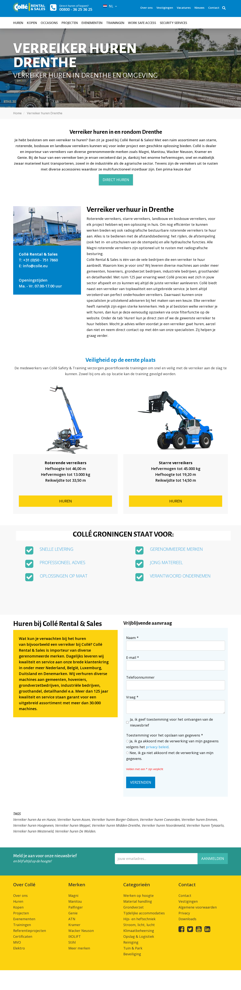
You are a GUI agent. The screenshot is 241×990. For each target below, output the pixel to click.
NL (110, 6)
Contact (213, 7)
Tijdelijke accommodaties (144, 913)
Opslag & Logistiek (138, 936)
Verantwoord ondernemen (180, 576)
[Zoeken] (224, 8)
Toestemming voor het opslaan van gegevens (164, 735)
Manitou (75, 901)
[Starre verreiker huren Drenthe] (175, 419)
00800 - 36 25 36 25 (75, 9)
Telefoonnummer (140, 677)
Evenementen (92, 23)
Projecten (70, 23)
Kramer (74, 924)
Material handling (137, 901)
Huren (18, 23)
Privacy (184, 913)
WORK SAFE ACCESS (142, 23)
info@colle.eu (35, 265)
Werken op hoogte (138, 895)
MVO (17, 942)
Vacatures (184, 7)
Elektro (19, 948)
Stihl (72, 942)
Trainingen (115, 23)
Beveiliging (132, 954)
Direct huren (116, 179)
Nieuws (199, 7)
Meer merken (79, 948)
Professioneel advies (62, 562)
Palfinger (75, 907)
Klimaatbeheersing (138, 930)
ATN (71, 919)
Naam (132, 637)
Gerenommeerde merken (176, 549)
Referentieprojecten (29, 930)
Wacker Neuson (81, 930)
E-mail (132, 657)
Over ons (146, 7)
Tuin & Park (132, 948)
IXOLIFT (74, 936)
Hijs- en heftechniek (139, 919)
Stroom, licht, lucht (139, 924)
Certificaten (22, 936)
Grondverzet (133, 907)
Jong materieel (166, 562)
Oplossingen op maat (64, 576)
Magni (73, 895)
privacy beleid (157, 747)
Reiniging (130, 942)
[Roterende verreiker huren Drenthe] (65, 419)
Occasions (49, 23)
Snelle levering (56, 549)
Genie (73, 913)
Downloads (187, 919)
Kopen (32, 23)
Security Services (173, 23)
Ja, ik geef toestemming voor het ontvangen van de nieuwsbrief (171, 722)
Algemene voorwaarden (197, 907)
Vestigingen (164, 7)
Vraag (132, 697)
